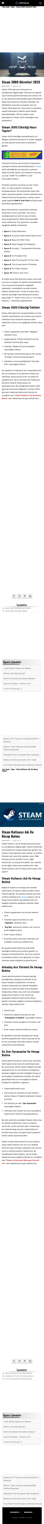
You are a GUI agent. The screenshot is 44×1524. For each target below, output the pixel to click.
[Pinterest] (24, 596)
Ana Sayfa (6, 7)
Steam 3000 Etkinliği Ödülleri (16, 611)
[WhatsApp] (30, 596)
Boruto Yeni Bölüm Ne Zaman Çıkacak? (19, 678)
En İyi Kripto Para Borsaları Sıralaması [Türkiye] (23, 765)
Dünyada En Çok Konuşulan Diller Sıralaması (21, 755)
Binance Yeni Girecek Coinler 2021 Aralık (20, 760)
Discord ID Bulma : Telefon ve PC (17, 684)
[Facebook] (14, 596)
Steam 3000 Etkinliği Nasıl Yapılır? (18, 608)
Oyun (13, 7)
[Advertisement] (22, 635)
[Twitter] (19, 596)
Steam (38, 166)
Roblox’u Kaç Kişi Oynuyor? (15, 673)
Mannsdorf (6, 86)
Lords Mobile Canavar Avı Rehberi (17, 668)
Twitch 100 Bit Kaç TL (13, 689)
